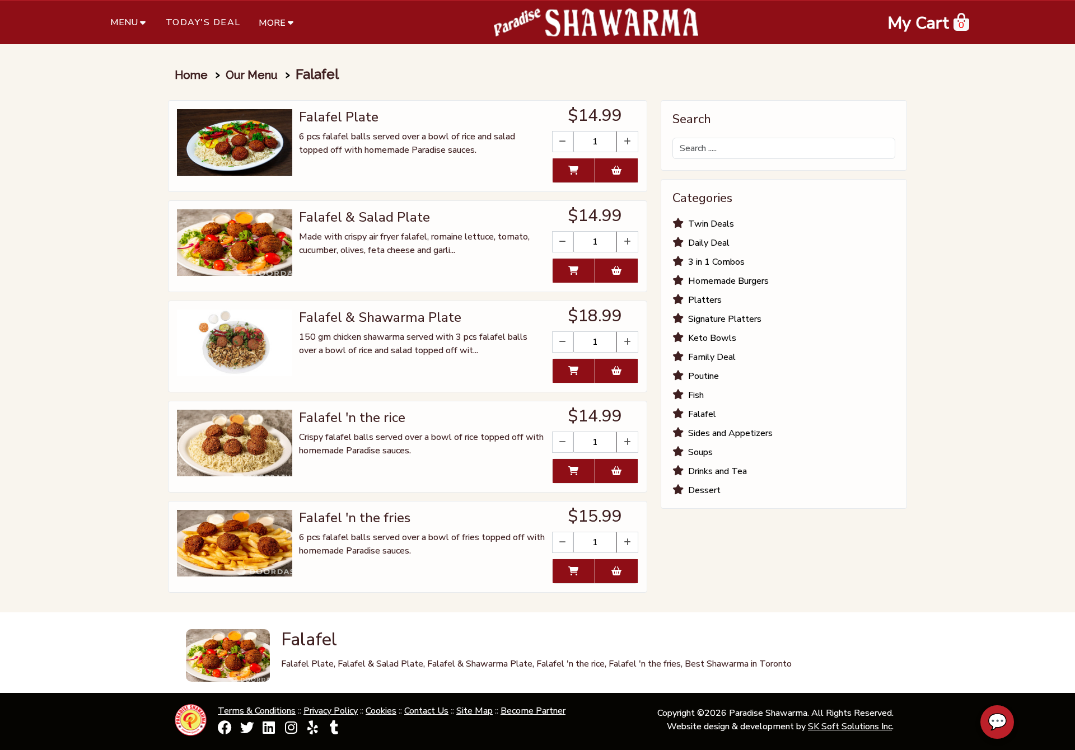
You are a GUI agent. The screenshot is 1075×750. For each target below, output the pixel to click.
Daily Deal (709, 243)
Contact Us (426, 711)
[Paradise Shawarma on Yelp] (312, 730)
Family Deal (712, 357)
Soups (700, 452)
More (272, 23)
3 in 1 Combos (716, 262)
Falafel (702, 414)
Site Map (474, 711)
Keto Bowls (712, 338)
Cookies (381, 711)
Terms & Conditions (257, 711)
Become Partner (533, 711)
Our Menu (252, 75)
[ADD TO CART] (574, 170)
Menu (124, 22)
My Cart (918, 23)
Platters (705, 300)
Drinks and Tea (717, 471)
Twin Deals (711, 224)
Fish (696, 395)
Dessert (704, 490)
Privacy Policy (330, 711)
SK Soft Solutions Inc (850, 726)
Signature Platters (724, 319)
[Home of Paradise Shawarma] (596, 22)
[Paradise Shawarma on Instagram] (291, 730)
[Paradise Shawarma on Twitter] (247, 730)
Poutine (703, 376)
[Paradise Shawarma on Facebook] (225, 730)
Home (191, 75)
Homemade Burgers (728, 281)
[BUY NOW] (616, 170)
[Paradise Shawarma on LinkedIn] (269, 730)
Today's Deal (203, 22)
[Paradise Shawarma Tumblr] (334, 730)
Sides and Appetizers (730, 433)
